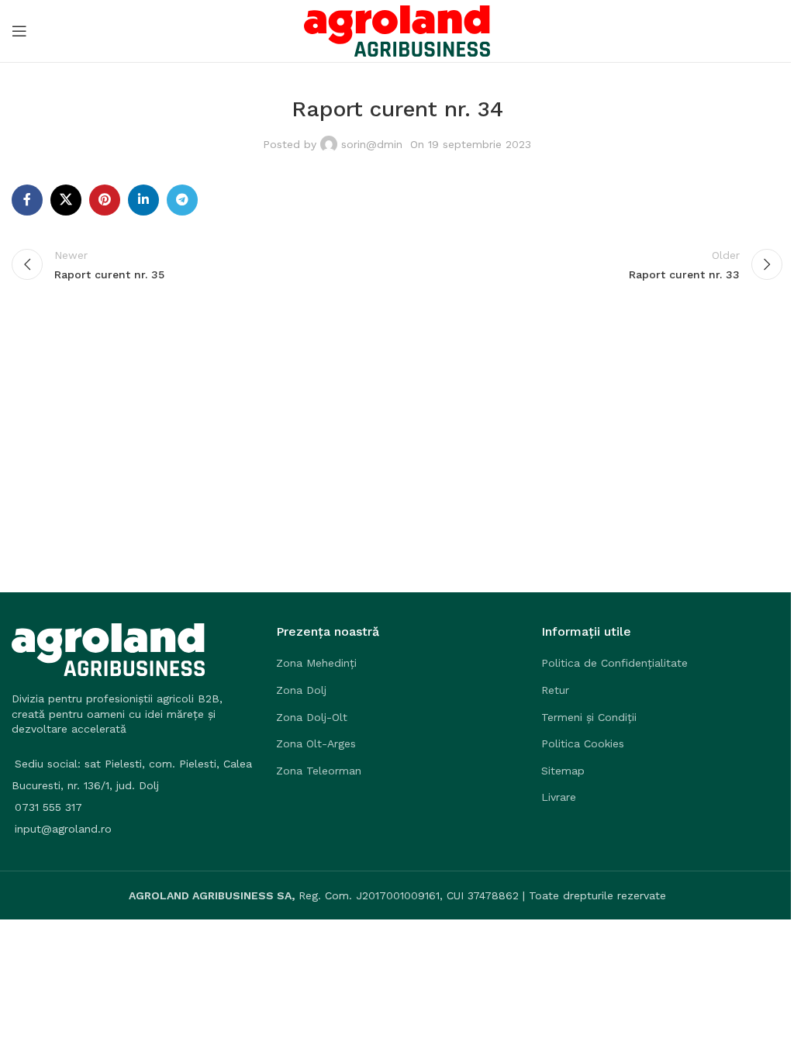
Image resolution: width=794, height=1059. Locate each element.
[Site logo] (397, 30)
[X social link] (65, 200)
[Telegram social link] (182, 200)
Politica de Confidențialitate (614, 663)
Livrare (558, 797)
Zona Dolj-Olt (311, 717)
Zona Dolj (301, 690)
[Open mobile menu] (19, 31)
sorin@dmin (371, 144)
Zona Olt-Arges (316, 743)
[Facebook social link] (27, 200)
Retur (555, 690)
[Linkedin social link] (143, 200)
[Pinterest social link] (104, 200)
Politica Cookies (582, 743)
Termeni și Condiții (589, 717)
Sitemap (563, 770)
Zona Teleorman (318, 770)
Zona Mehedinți (316, 663)
